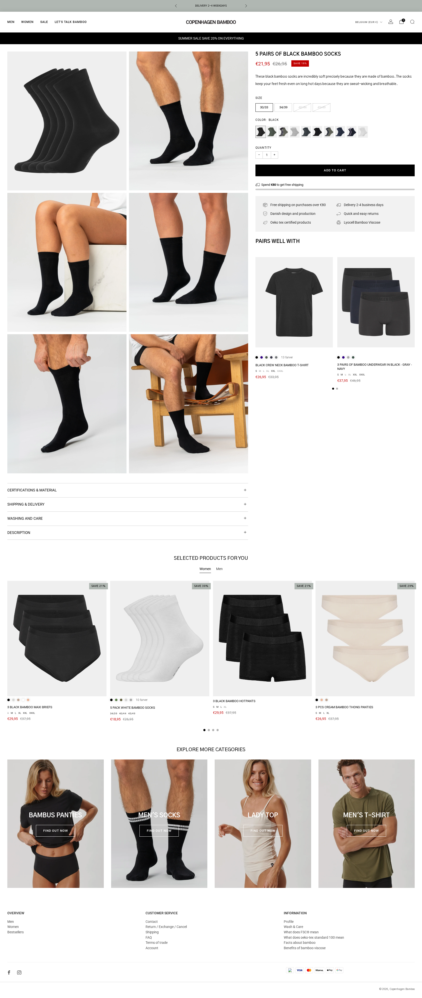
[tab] (333, 389)
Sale (44, 22)
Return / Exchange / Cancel (166, 927)
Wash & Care (293, 927)
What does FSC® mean (301, 932)
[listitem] (211, 6)
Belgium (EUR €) (366, 22)
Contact (152, 922)
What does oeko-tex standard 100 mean (314, 937)
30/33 (264, 107)
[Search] (412, 21)
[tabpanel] (211, 656)
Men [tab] (219, 569)
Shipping (152, 932)
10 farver (142, 699)
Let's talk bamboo (71, 22)
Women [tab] (205, 569)
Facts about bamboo (300, 943)
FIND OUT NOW (55, 830)
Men (11, 22)
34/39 (283, 107)
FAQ (149, 937)
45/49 (321, 107)
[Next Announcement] (246, 6)
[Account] (390, 21)
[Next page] (415, 302)
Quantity (263, 147)
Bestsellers (15, 932)
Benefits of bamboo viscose (305, 948)
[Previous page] (255, 302)
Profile (289, 922)
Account (152, 948)
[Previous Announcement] (176, 6)
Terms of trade (157, 943)
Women (27, 22)
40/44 (302, 107)
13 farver (287, 357)
